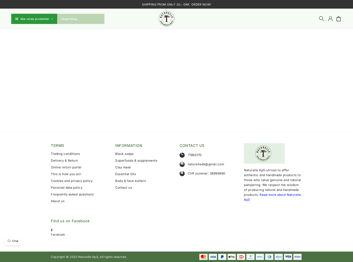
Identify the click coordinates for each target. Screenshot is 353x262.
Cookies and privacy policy (72, 181)
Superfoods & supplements (136, 160)
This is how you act (66, 174)
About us (58, 201)
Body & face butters (130, 181)
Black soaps (124, 154)
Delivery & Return (64, 160)
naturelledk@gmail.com (206, 164)
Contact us (123, 187)
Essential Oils (125, 174)
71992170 (195, 155)
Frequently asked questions (72, 194)
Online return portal (66, 167)
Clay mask (123, 167)
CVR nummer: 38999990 (206, 173)
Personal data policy (66, 187)
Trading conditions (65, 154)
